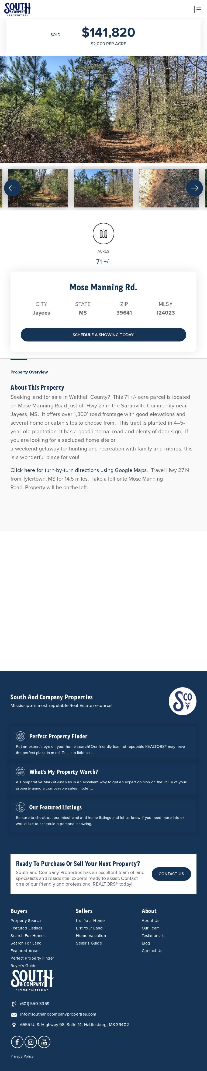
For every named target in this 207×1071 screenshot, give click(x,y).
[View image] (38, 188)
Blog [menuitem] (146, 943)
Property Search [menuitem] (26, 920)
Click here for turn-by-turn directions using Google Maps (79, 470)
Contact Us (171, 874)
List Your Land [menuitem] (89, 928)
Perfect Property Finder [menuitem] (32, 958)
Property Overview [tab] (29, 372)
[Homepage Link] (183, 701)
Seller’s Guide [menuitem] (89, 943)
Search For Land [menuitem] (26, 943)
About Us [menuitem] (151, 920)
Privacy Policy (22, 1056)
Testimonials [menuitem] (153, 935)
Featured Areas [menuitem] (25, 950)
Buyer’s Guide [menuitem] (24, 965)
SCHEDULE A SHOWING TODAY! (103, 334)
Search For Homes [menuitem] (28, 935)
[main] (103, 345)
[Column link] (103, 744)
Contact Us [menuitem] (152, 950)
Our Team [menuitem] (151, 928)
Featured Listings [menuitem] (27, 928)
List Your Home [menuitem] (90, 920)
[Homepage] (17, 9)
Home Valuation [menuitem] (91, 935)
